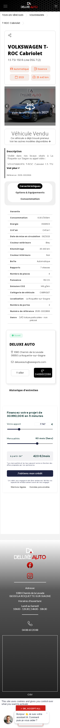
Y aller (20, 373)
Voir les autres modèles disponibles (29, 141)
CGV (30, 694)
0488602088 (43, 374)
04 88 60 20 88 (30, 629)
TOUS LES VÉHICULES (12, 15)
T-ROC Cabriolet (11, 23)
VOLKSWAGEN (36, 15)
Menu (5, 6)
